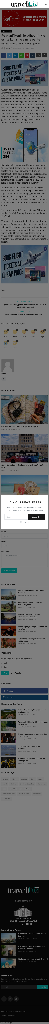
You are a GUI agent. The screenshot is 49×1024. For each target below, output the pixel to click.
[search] (46, 4)
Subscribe (36, 517)
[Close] (44, 498)
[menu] (3, 4)
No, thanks (24, 522)
